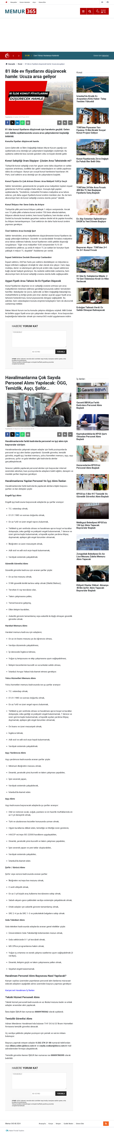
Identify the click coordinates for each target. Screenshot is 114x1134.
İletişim (58, 1124)
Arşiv (34, 2)
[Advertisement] (57, 35)
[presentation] (13, 55)
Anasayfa (11, 64)
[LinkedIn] (17, 122)
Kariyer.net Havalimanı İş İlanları (20, 990)
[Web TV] (102, 2)
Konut (20, 64)
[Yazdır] (28, 122)
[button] (59, 122)
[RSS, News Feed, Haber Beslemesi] (106, 1123)
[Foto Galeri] (107, 2)
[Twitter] (12, 122)
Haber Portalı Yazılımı (16, 1131)
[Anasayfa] (6, 2)
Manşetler (13, 2)
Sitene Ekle (42, 2)
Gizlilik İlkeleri (68, 1124)
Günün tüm (101, 56)
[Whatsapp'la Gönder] (22, 122)
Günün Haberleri (25, 2)
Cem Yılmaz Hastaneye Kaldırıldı (46, 56)
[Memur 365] (20, 11)
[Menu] (83, 11)
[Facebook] (7, 122)
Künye (51, 1124)
